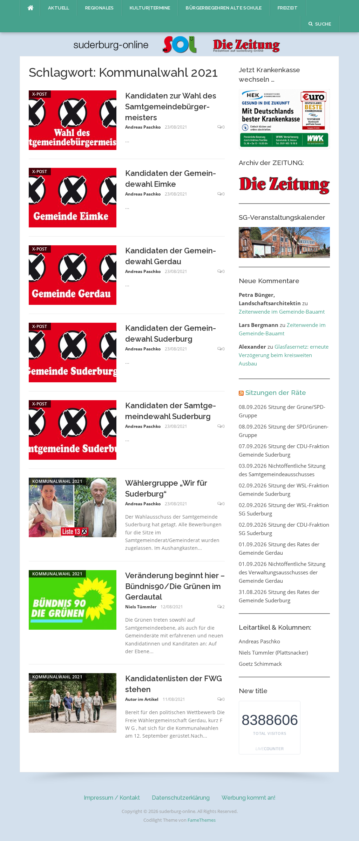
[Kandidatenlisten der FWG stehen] (72, 702)
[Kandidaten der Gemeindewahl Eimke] (72, 196)
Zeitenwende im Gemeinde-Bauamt (282, 311)
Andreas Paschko (143, 127)
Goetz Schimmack (260, 663)
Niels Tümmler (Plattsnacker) (273, 652)
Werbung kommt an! (249, 797)
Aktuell (58, 8)
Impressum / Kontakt (112, 797)
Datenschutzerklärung (181, 797)
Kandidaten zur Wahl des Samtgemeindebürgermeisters (170, 106)
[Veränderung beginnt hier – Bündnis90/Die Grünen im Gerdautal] (72, 599)
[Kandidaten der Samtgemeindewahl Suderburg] (72, 429)
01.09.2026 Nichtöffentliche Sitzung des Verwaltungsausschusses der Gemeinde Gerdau (282, 572)
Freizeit (288, 8)
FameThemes (202, 820)
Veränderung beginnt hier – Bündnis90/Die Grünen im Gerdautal (175, 586)
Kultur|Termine (150, 8)
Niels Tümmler (140, 607)
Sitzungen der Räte (275, 392)
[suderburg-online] (179, 43)
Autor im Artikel (141, 699)
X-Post (39, 94)
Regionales (99, 8)
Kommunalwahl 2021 (57, 481)
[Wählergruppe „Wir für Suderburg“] (72, 506)
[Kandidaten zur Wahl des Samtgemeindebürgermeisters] (72, 119)
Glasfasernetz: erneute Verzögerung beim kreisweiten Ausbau (283, 355)
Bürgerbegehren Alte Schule (224, 8)
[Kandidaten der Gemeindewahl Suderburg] (72, 351)
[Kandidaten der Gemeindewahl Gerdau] (72, 274)
